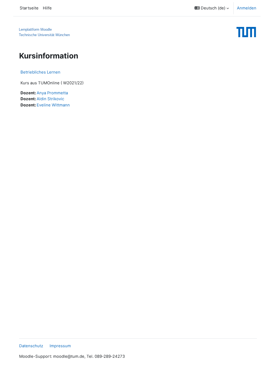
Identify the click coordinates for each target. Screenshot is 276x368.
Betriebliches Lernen (40, 72)
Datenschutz (31, 345)
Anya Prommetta (52, 93)
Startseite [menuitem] (29, 8)
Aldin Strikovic (50, 98)
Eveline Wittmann (53, 105)
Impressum (60, 345)
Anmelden (246, 8)
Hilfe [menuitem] (47, 8)
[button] (211, 8)
